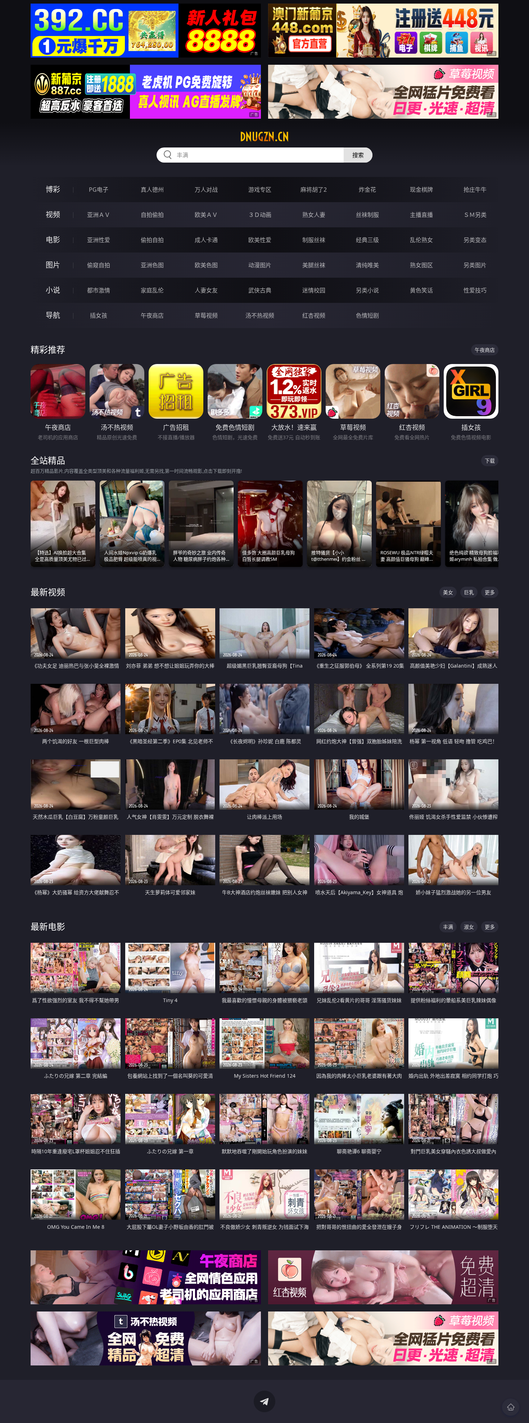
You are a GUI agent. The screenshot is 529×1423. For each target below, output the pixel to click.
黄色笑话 (421, 290)
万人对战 (206, 190)
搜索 (358, 155)
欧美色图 (206, 265)
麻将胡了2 (313, 190)
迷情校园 (313, 290)
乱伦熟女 (421, 240)
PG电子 (98, 190)
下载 (490, 460)
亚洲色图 (152, 265)
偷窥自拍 (98, 265)
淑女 (469, 926)
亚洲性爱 (98, 240)
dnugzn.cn (264, 136)
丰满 (448, 926)
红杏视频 (313, 315)
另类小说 (367, 290)
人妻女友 (206, 290)
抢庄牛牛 (475, 190)
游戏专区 (259, 190)
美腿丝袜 (313, 265)
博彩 (53, 189)
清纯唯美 (367, 265)
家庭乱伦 (152, 290)
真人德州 (152, 190)
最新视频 (48, 592)
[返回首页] (510, 1407)
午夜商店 (152, 315)
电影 (53, 240)
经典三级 (367, 240)
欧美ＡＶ (206, 215)
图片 (53, 265)
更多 (490, 592)
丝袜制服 (367, 215)
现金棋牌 (421, 190)
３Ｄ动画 (259, 215)
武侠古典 (259, 290)
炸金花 (367, 190)
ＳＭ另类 (475, 215)
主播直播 (421, 215)
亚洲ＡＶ (98, 215)
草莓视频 (206, 315)
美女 (448, 592)
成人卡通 (206, 240)
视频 (53, 214)
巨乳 (469, 592)
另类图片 (475, 265)
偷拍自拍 (152, 240)
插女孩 (98, 315)
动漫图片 (259, 265)
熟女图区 (421, 265)
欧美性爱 (259, 240)
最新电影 (48, 926)
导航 (53, 315)
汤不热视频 (259, 315)
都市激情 (98, 290)
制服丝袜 (313, 240)
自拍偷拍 (152, 215)
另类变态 (475, 240)
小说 (53, 290)
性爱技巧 (475, 290)
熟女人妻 (313, 215)
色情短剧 (367, 315)
